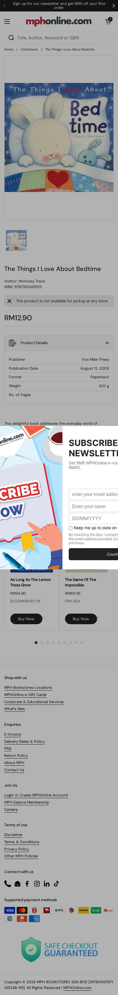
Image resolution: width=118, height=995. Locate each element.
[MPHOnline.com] (59, 21)
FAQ (7, 748)
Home (8, 49)
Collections (29, 49)
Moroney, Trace (32, 281)
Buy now (26, 618)
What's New (14, 708)
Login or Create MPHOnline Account (36, 795)
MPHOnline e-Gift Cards (25, 694)
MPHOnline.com (77, 987)
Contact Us (14, 769)
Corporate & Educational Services (34, 701)
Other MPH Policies (21, 856)
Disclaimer (13, 834)
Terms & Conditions (21, 841)
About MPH (14, 762)
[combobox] (59, 37)
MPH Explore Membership (26, 802)
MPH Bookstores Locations (28, 687)
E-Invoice (12, 734)
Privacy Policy (16, 849)
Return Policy (16, 755)
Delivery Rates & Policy (24, 741)
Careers (11, 809)
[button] (108, 21)
